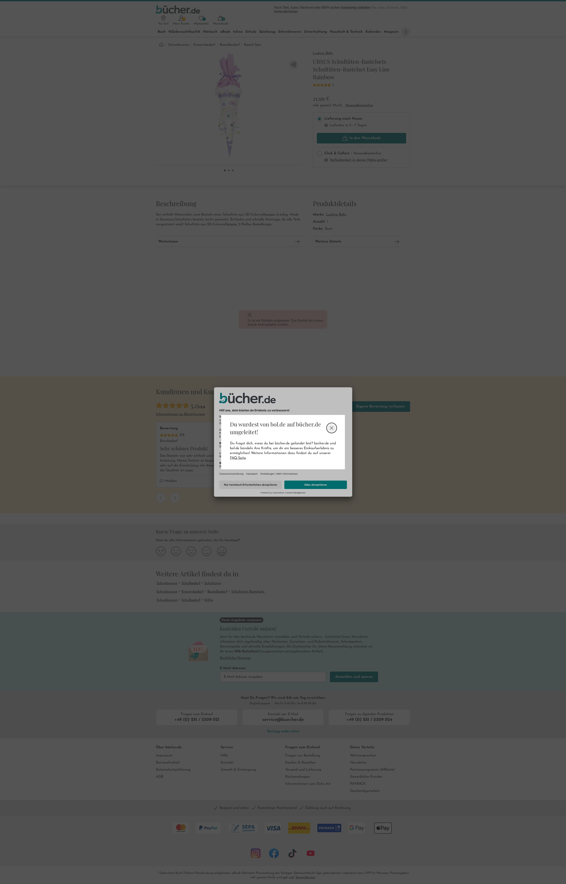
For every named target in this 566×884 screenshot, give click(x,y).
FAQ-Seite (238, 458)
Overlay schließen (331, 428)
